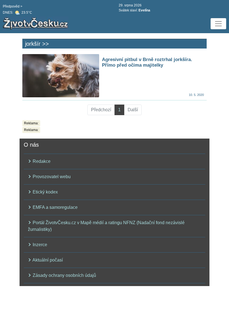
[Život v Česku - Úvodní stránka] (36, 23)
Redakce (41, 161)
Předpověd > (12, 6)
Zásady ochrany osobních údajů (64, 275)
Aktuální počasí (47, 260)
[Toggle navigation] (218, 23)
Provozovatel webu (51, 176)
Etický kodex (45, 192)
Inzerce (39, 244)
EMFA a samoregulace (55, 207)
